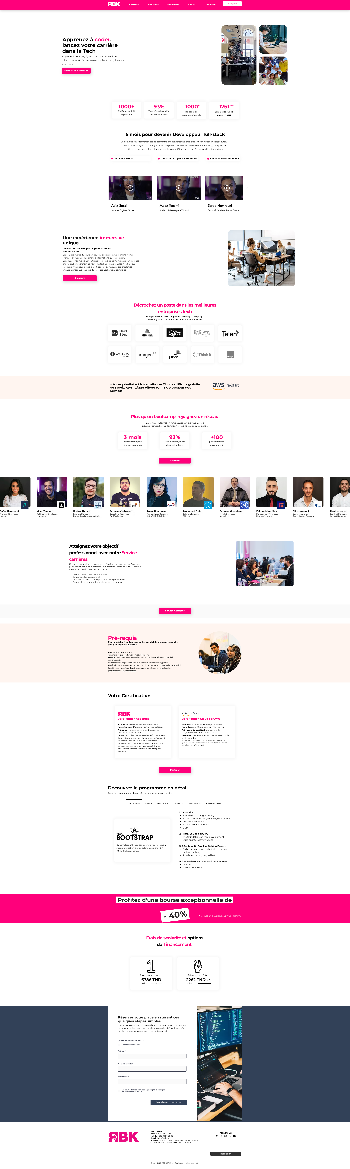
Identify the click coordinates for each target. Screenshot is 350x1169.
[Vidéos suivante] (246, 187)
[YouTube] (234, 1136)
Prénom (121, 1051)
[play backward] (3, 498)
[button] (134, 4)
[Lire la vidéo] (130, 188)
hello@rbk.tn (163, 1138)
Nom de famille (125, 1064)
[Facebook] (221, 1136)
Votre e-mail (123, 1077)
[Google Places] (216, 1136)
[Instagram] (225, 1136)
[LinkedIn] (229, 1136)
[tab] (134, 803)
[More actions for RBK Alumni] (112, 171)
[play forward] (346, 498)
